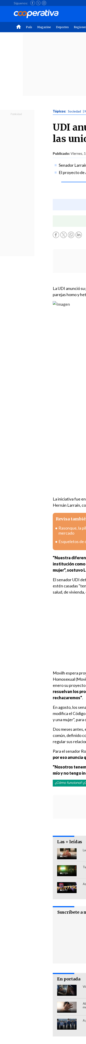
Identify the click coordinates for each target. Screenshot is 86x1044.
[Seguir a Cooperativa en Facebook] (32, 3)
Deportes (62, 27)
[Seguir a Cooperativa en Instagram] (44, 3)
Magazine (44, 27)
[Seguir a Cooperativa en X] (38, 3)
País (29, 27)
